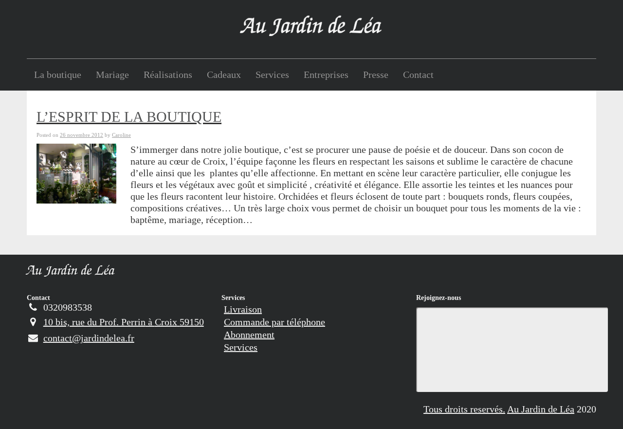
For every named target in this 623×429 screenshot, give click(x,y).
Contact (418, 74)
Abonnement (249, 334)
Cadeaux (224, 74)
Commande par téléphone (274, 321)
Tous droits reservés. (464, 409)
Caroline (121, 135)
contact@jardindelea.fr (88, 338)
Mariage (112, 74)
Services (272, 74)
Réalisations (168, 74)
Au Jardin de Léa (71, 271)
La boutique (57, 74)
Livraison (243, 309)
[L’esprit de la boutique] (76, 172)
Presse (375, 74)
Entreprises (326, 74)
